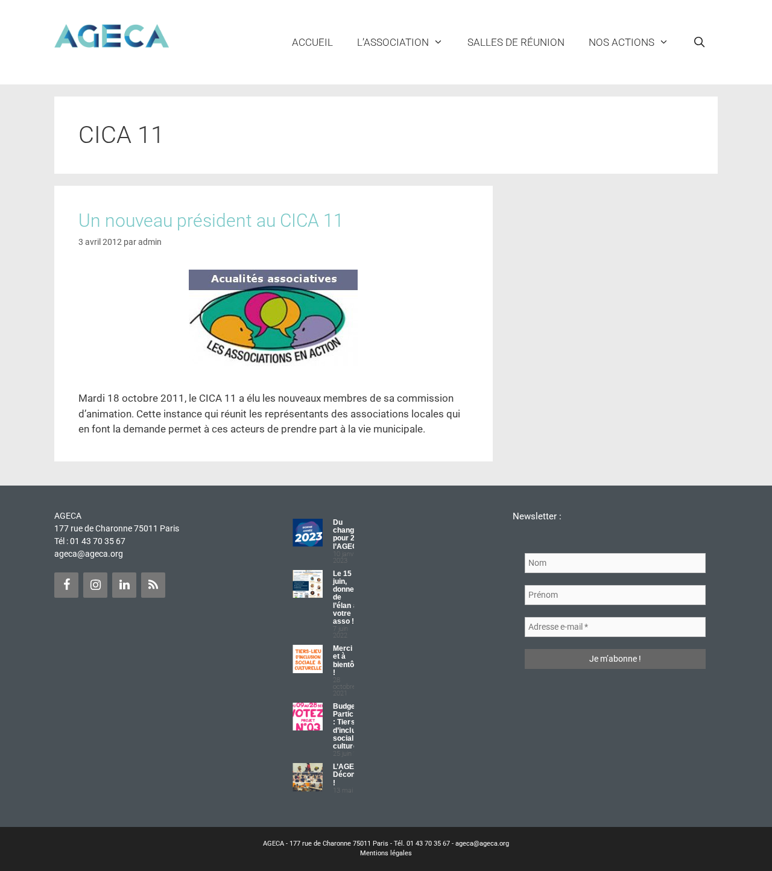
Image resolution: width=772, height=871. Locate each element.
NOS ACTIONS (621, 42)
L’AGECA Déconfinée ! (353, 774)
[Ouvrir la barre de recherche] (699, 42)
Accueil (312, 42)
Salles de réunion (516, 42)
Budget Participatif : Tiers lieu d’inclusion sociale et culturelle (352, 726)
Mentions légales (386, 853)
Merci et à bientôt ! (345, 660)
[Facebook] (66, 585)
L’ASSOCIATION (393, 42)
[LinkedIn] (124, 585)
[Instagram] (95, 585)
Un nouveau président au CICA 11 (211, 220)
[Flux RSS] (153, 585)
